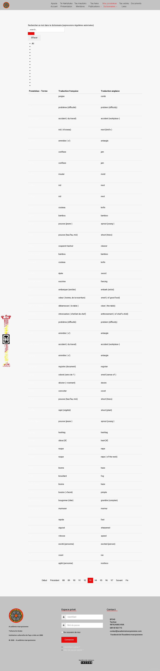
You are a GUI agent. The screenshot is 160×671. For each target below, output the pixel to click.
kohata (32, 196)
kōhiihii (32, 355)
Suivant (119, 580)
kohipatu (32, 366)
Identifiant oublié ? (72, 647)
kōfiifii (31, 141)
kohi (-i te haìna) (36, 306)
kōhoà (31, 391)
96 (106, 580)
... (59, 99)
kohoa (31, 374)
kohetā (32, 273)
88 (63, 580)
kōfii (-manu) (34, 129)
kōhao (31, 174)
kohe (31, 207)
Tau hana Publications (94, 5)
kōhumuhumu (34, 500)
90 (74, 580)
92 (85, 580)
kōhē (31, 235)
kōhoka (32, 432)
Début (44, 580)
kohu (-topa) (34, 484)
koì (30, 544)
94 (96, 580)
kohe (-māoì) (34, 254)
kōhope (32, 448)
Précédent (54, 580)
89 (69, 580)
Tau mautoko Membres (80, 5)
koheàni (32, 262)
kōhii (31, 322)
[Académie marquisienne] (6, 5)
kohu (31, 468)
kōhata (32, 185)
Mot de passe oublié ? (74, 650)
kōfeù (31, 96)
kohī (31, 298)
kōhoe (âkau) (34, 421)
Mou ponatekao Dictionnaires (109, 5)
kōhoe (31, 399)
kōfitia (31, 163)
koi (30, 519)
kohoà (31, 383)
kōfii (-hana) (34, 118)
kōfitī (31, 152)
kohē (31, 224)
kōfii (31, 107)
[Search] (31, 33)
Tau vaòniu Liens (124, 5)
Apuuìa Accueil (54, 5)
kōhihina (32, 314)
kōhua (31, 492)
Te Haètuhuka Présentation (66, 5)
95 (101, 580)
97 (112, 580)
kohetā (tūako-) (35, 281)
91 (79, 580)
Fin (127, 580)
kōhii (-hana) (34, 344)
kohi (31, 289)
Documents (136, 3)
